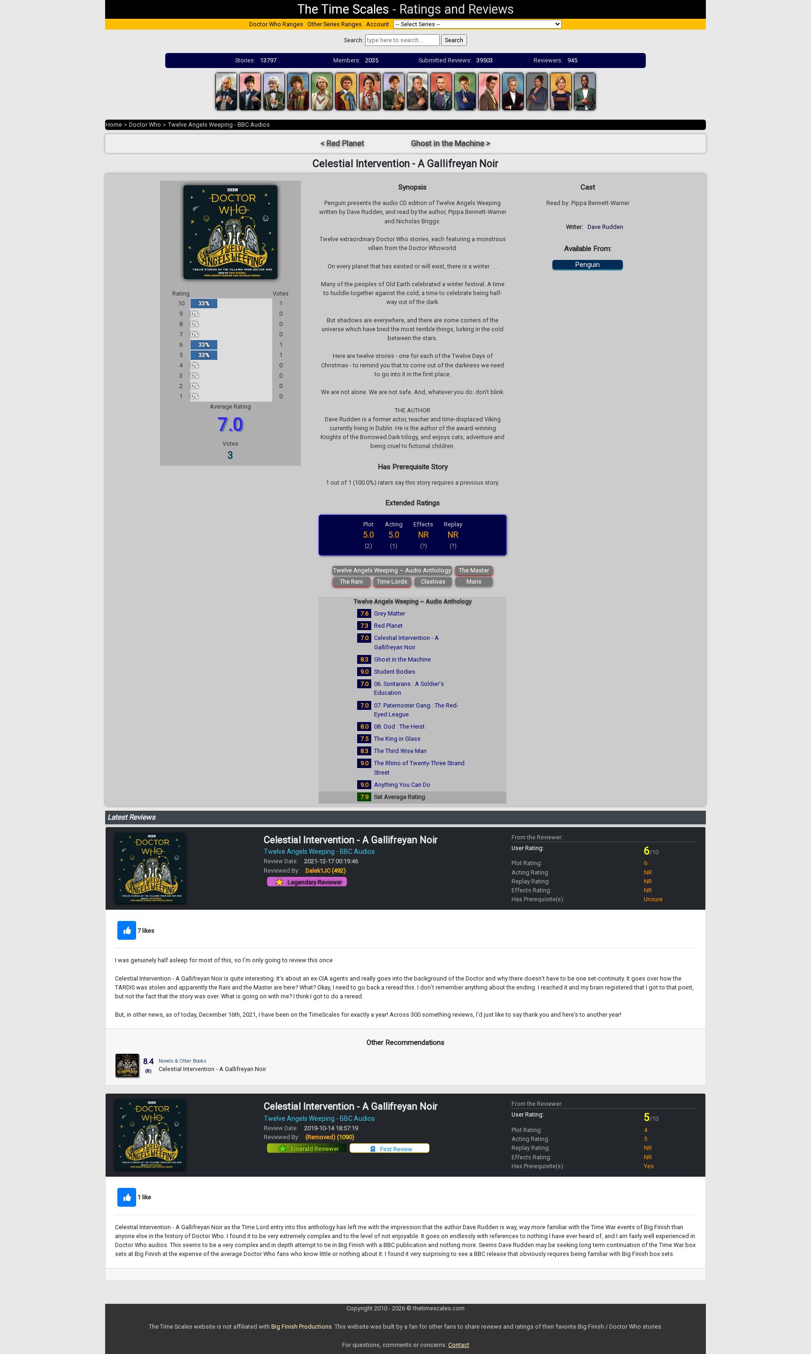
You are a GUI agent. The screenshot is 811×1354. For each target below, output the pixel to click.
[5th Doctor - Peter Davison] (322, 90)
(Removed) (330, 1137)
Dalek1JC (326, 870)
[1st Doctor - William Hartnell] (226, 90)
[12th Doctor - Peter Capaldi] (513, 90)
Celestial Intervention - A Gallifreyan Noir (351, 839)
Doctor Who (145, 124)
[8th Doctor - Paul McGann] (394, 90)
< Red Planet (342, 143)
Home (114, 124)
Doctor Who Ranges (276, 24)
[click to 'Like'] (126, 930)
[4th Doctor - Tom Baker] (298, 90)
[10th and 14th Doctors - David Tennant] (465, 90)
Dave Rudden (605, 226)
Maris (474, 581)
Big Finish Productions (301, 1326)
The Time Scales (343, 9)
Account (377, 24)
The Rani (351, 581)
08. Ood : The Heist (399, 726)
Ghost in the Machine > (450, 143)
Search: (354, 40)
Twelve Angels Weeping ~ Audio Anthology (392, 570)
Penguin (587, 264)
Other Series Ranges (334, 24)
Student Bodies (394, 671)
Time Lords (392, 581)
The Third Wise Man (400, 750)
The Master (474, 570)
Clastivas (433, 581)
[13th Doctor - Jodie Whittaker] (561, 90)
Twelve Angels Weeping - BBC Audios (219, 124)
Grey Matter (389, 613)
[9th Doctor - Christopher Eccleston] (441, 90)
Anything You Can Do (402, 784)
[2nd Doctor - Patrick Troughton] (250, 90)
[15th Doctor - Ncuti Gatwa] (585, 90)
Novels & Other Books (183, 1061)
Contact (458, 1344)
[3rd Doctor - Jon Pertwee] (274, 90)
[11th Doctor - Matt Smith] (489, 90)
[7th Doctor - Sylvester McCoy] (370, 90)
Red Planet (388, 625)
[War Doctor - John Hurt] (417, 90)
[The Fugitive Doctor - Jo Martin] (537, 90)
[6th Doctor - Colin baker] (346, 90)
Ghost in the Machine (402, 659)
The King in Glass (397, 738)
